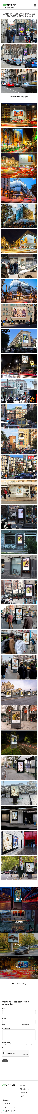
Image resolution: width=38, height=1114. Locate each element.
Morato (19, 921)
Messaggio (6, 1028)
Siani (19, 967)
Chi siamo (24, 1089)
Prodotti (23, 1092)
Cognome (23, 1015)
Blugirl (19, 944)
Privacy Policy (9, 1111)
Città (22, 1096)
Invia (5, 1061)
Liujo (19, 899)
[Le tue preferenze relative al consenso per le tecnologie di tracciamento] (3, 1111)
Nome (5, 1009)
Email (4, 1018)
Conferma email (24, 1025)
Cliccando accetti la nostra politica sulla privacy (17, 1046)
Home (23, 1085)
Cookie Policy (9, 1107)
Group (6, 1100)
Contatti (6, 1103)
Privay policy (6, 1043)
